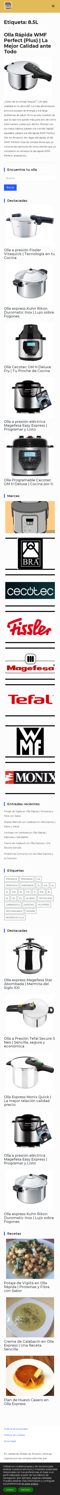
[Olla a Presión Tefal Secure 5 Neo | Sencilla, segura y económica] (30, 1032)
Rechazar (25, 1489)
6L (21, 891)
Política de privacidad (16, 1429)
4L (53, 885)
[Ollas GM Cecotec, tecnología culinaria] (30, 604)
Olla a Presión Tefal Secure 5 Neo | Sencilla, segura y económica (29, 1042)
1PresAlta (11, 879)
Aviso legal (10, 1441)
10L (13, 898)
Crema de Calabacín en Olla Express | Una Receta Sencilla (29, 1345)
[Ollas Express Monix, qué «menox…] (30, 791)
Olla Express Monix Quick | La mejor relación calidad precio (27, 1101)
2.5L (38, 879)
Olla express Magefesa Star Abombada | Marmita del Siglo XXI (28, 984)
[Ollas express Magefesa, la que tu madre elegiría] (30, 677)
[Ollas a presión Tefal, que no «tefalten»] (30, 714)
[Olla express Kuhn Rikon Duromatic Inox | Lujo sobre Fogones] (30, 302)
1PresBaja (27, 879)
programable (14, 911)
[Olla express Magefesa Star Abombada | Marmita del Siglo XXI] (30, 973)
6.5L (14, 891)
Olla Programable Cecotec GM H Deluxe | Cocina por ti (28, 482)
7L (35, 891)
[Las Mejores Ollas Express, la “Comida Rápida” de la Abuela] (30, 530)
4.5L (46, 885)
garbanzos (13, 904)
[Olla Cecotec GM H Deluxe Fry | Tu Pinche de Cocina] (30, 360)
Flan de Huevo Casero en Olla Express (26, 1402)
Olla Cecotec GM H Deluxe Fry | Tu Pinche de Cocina (27, 369)
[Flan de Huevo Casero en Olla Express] (30, 1393)
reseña (30, 911)
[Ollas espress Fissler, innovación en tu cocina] (30, 640)
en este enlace (30, 1483)
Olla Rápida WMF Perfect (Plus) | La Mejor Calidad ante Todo (27, 43)
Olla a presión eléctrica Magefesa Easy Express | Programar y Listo (25, 425)
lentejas (29, 904)
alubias (30, 898)
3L (38, 885)
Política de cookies (14, 1435)
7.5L (28, 891)
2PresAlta (12, 885)
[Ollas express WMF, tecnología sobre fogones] (30, 755)
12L (20, 898)
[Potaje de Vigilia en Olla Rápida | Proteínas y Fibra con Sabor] (30, 1276)
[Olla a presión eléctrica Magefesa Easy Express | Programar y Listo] (30, 415)
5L (7, 891)
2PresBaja (27, 885)
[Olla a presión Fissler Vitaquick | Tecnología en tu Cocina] (30, 243)
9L (7, 898)
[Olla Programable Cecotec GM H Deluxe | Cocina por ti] (30, 473)
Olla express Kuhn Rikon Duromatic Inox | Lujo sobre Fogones (29, 312)
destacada (45, 898)
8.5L (42, 891)
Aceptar (10, 1489)
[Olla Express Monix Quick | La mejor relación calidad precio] (30, 1090)
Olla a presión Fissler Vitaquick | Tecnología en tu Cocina (29, 254)
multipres (43, 904)
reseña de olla (15, 917)
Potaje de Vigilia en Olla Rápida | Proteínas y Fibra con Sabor (26, 1287)
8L (49, 891)
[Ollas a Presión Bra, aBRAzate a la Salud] (30, 567)
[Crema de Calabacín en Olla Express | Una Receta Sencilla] (30, 1335)
